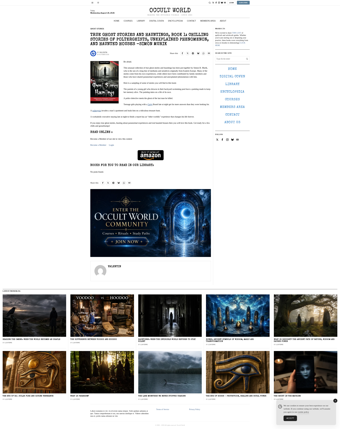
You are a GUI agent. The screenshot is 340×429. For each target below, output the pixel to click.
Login (111, 145)
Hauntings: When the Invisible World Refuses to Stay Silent (167, 340)
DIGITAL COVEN (232, 76)
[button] (247, 59)
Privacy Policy (194, 409)
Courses (232, 99)
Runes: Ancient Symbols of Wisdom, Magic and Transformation (230, 340)
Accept (290, 418)
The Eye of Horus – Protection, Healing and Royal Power (236, 396)
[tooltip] (213, 2)
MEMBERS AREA (232, 107)
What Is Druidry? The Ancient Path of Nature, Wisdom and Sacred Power (304, 340)
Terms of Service (162, 409)
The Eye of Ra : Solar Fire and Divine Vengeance (28, 396)
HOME (232, 69)
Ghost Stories (97, 29)
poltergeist (96, 110)
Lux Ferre (8, 342)
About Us (232, 122)
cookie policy (303, 412)
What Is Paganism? (79, 396)
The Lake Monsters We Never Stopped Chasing (162, 396)
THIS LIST (236, 33)
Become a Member (98, 145)
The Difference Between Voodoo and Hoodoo (93, 339)
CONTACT (232, 115)
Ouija (150, 104)
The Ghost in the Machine (287, 396)
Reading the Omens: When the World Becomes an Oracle (31, 339)
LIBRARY (232, 84)
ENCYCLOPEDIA (232, 92)
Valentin (103, 52)
